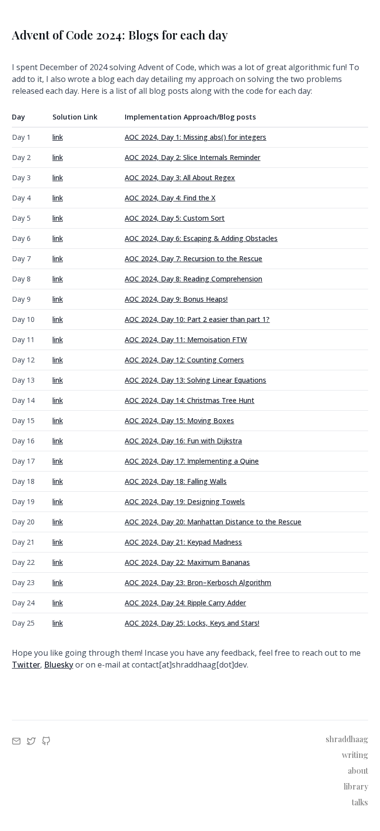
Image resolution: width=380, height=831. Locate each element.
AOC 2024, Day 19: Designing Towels (185, 501)
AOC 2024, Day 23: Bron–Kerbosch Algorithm (198, 582)
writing (355, 755)
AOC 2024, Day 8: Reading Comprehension (193, 278)
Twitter (26, 664)
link (57, 137)
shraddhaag (347, 739)
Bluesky (58, 664)
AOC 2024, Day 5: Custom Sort (175, 218)
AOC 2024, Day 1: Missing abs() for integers (195, 137)
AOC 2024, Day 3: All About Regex (180, 177)
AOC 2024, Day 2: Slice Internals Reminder (192, 157)
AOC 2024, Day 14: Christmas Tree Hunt (189, 400)
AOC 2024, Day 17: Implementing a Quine (192, 461)
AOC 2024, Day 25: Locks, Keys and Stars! (192, 623)
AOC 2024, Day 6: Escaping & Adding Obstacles (201, 238)
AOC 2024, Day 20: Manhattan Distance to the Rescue (213, 521)
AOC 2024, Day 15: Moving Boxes (179, 420)
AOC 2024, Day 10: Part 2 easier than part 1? (197, 319)
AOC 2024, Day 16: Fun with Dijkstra (183, 440)
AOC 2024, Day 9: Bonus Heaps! (176, 299)
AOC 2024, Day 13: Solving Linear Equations (195, 380)
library (356, 786)
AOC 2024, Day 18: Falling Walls (176, 481)
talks (360, 802)
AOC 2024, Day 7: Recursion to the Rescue (193, 258)
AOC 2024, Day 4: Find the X (170, 197)
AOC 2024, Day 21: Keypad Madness (183, 542)
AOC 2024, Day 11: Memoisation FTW (186, 339)
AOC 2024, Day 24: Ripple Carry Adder (185, 602)
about (358, 770)
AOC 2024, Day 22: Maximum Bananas (187, 562)
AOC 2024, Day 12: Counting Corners (184, 359)
